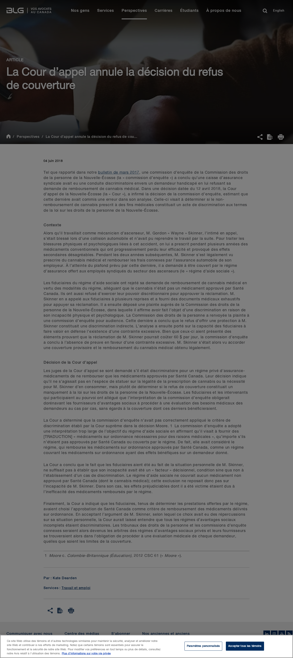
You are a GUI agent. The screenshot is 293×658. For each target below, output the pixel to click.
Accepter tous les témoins (244, 646)
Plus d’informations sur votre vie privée (86, 653)
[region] (146, 646)
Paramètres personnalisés (203, 646)
